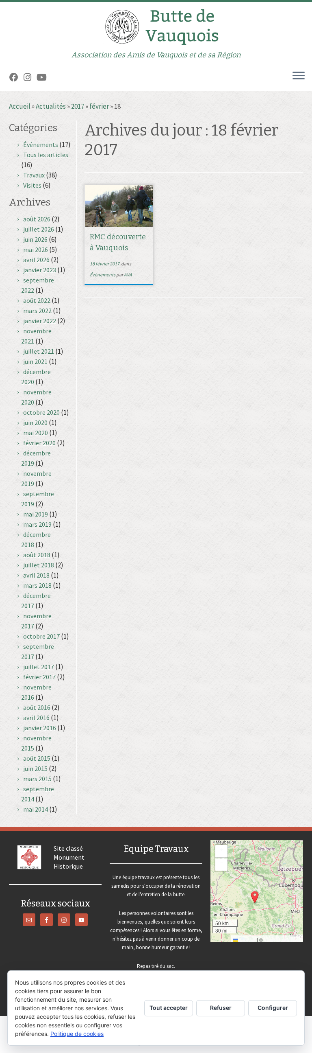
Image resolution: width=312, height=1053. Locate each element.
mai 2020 (35, 433)
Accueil (19, 106)
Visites (32, 185)
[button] (255, 897)
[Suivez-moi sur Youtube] (44, 77)
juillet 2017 (38, 667)
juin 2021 (35, 361)
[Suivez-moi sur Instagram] (30, 77)
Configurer (273, 1007)
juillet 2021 (38, 351)
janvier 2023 (39, 270)
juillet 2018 (38, 565)
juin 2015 (35, 768)
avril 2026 (36, 260)
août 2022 (36, 300)
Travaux (34, 175)
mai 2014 (35, 809)
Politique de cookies (77, 1033)
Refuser (221, 1007)
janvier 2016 (39, 728)
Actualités (51, 106)
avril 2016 (36, 718)
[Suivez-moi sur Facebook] (16, 77)
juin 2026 (35, 239)
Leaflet (247, 940)
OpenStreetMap (282, 940)
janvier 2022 (39, 321)
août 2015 (36, 758)
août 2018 (36, 555)
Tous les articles (45, 155)
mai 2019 (35, 514)
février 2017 (39, 677)
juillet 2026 (38, 229)
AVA (128, 274)
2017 (77, 106)
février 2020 (39, 443)
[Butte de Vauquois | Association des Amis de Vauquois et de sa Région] (156, 26)
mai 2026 (35, 249)
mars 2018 (37, 585)
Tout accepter (169, 1007)
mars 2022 (37, 310)
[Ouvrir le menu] (298, 76)
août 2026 (36, 219)
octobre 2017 (41, 636)
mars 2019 (37, 524)
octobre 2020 (41, 412)
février (99, 106)
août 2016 (36, 707)
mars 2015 (37, 779)
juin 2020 (35, 422)
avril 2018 (36, 575)
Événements (40, 144)
